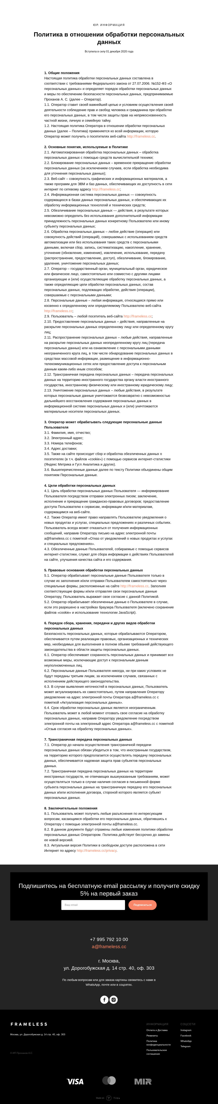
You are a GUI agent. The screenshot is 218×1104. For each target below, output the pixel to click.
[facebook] (104, 1000)
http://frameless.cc (141, 136)
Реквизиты (152, 1035)
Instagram (186, 1030)
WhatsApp (186, 1041)
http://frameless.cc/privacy (96, 850)
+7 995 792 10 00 (109, 939)
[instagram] (114, 1000)
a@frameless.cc (109, 946)
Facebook (186, 1035)
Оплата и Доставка (157, 1030)
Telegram (186, 1046)
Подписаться (143, 904)
